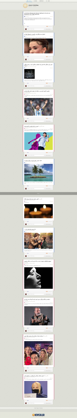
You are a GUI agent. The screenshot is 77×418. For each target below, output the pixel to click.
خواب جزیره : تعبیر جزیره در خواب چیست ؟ (33, 160)
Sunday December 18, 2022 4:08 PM (30, 93)
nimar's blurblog (33, 5)
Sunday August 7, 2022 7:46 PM (29, 200)
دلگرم (26, 36)
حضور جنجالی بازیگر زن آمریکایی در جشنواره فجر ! (34, 375)
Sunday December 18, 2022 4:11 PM (30, 66)
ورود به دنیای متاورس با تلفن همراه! (31, 126)
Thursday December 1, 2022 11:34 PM (30, 127)
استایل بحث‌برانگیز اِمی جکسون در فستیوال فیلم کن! (34, 34)
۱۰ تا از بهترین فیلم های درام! (30, 229)
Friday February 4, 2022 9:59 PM (29, 301)
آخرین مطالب (26, 94)
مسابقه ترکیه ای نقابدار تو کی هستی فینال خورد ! (34, 336)
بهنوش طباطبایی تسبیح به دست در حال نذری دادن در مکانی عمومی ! (37, 261)
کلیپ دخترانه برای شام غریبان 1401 (31, 199)
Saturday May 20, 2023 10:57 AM (29, 35)
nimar (28, 26)
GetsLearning (27, 16)
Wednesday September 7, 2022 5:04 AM (30, 161)
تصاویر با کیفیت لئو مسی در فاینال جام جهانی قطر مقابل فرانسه (37, 91)
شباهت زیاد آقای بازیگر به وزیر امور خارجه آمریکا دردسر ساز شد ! (37, 299)
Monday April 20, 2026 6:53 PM (29, 15)
